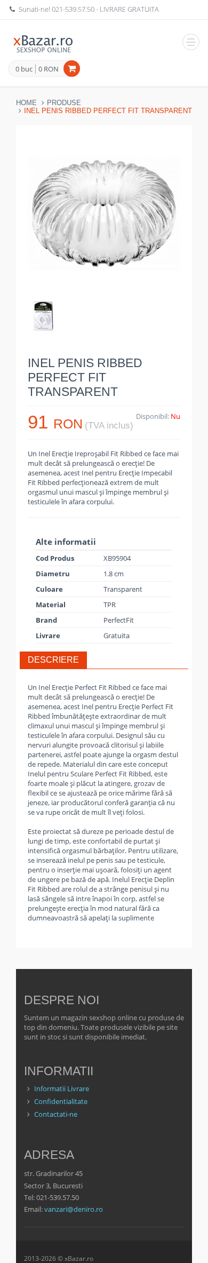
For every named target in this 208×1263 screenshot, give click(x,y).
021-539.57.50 (73, 9)
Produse (64, 103)
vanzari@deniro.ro (73, 1209)
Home (26, 103)
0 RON (48, 69)
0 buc (24, 69)
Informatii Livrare (61, 1088)
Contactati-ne (55, 1114)
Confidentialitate (60, 1101)
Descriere (53, 659)
